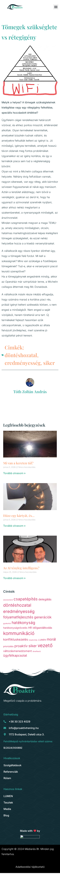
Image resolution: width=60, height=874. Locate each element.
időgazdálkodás (42, 627)
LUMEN (42, 639)
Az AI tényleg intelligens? (21, 568)
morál (51, 639)
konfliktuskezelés (15, 639)
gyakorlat (7, 623)
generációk (43, 617)
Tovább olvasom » (14, 473)
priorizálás (8, 646)
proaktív (21, 646)
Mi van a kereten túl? (18, 463)
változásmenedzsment (17, 651)
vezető (45, 645)
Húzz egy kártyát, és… (19, 515)
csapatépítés (26, 599)
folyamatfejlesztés (18, 617)
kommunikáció (18, 633)
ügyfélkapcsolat (15, 655)
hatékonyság (23, 622)
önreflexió (37, 651)
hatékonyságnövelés (15, 627)
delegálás (44, 599)
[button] (55, 6)
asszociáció (8, 600)
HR (30, 627)
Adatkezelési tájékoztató (30, 866)
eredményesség (22, 362)
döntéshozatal (21, 355)
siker (49, 362)
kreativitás (33, 640)
